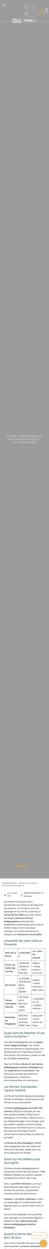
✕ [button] (46, 1234)
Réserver (22, 866)
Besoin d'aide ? (38, 1235)
